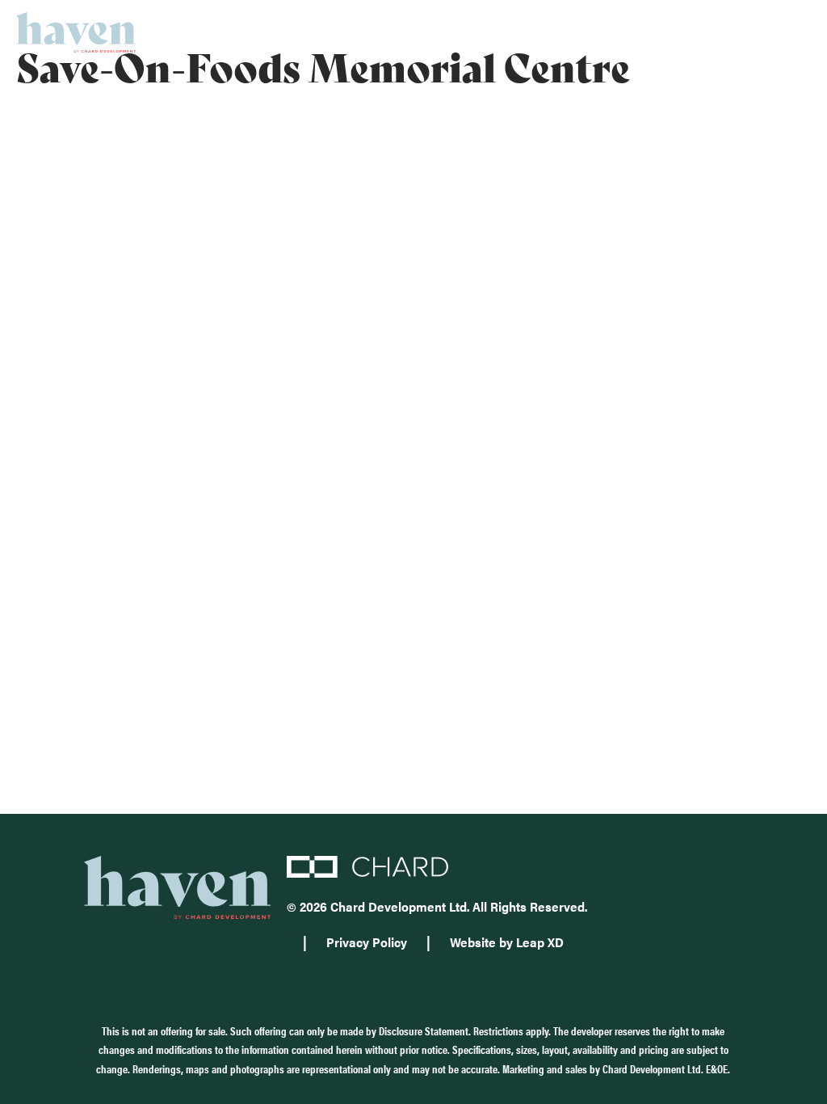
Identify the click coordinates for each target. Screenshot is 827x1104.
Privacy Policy (366, 942)
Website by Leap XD (507, 942)
